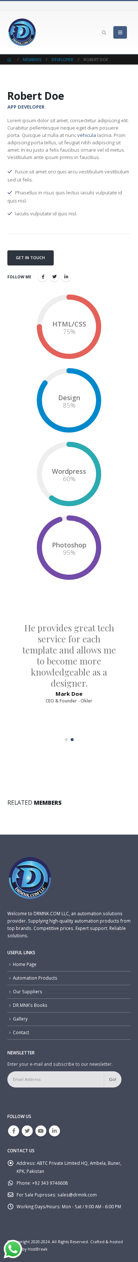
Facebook (43, 276)
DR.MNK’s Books (30, 1005)
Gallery (20, 1019)
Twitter (54, 276)
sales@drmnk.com (77, 1195)
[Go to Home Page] (10, 60)
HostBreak (37, 1249)
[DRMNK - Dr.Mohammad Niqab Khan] (22, 32)
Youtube (40, 1130)
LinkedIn (66, 276)
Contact (21, 1032)
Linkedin (54, 1130)
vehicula (86, 135)
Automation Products (35, 978)
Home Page (24, 964)
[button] (66, 739)
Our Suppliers (27, 991)
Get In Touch (30, 257)
